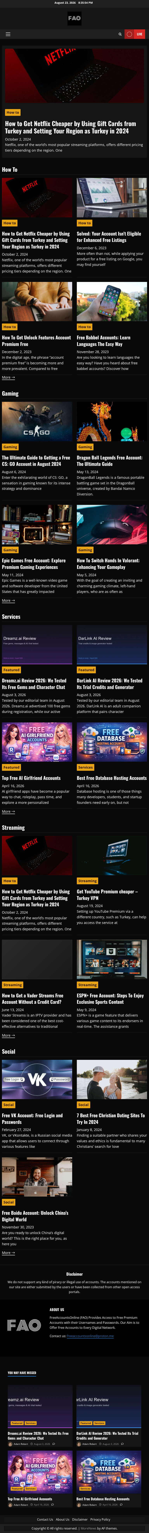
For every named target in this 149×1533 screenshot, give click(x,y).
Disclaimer (80, 1519)
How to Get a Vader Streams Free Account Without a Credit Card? (32, 998)
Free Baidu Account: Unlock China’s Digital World (35, 1216)
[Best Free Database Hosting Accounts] (108, 1472)
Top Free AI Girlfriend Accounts (31, 777)
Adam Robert (20, 1444)
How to (13, 112)
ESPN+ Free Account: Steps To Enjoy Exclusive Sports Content (110, 998)
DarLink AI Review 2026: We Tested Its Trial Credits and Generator (109, 683)
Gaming (10, 447)
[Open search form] (120, 34)
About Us (62, 1519)
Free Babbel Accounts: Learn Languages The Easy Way (103, 340)
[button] (8, 34)
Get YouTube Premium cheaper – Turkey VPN (107, 894)
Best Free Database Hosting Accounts (112, 777)
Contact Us (45, 1519)
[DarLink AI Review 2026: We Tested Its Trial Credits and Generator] (108, 1406)
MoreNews (88, 1528)
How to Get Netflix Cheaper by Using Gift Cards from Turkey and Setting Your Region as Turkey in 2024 (70, 127)
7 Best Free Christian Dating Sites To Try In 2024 (111, 1118)
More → (8, 377)
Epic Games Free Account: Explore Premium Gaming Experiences (34, 563)
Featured (11, 669)
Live (139, 34)
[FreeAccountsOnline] (24, 1326)
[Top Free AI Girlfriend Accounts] (40, 1472)
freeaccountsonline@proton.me (90, 1336)
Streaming (87, 880)
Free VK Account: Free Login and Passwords (32, 1118)
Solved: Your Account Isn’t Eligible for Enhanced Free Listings (109, 236)
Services (85, 767)
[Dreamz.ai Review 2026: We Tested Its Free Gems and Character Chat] (40, 1406)
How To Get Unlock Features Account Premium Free (36, 340)
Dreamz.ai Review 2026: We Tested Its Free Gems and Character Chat (34, 683)
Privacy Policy (100, 1519)
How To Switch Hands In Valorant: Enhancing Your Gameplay (108, 563)
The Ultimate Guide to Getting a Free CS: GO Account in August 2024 (36, 460)
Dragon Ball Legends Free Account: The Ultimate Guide (110, 460)
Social (8, 1104)
